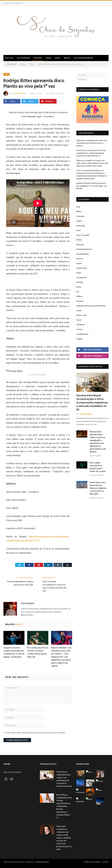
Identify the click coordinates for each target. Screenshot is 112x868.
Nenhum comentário (57, 93)
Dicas (78, 230)
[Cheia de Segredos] (56, 30)
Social (78, 320)
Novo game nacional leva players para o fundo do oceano (98, 467)
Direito (79, 240)
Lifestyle (9, 58)
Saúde (48, 58)
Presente (79, 301)
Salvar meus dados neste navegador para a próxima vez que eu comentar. (35, 733)
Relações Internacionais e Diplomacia (91, 306)
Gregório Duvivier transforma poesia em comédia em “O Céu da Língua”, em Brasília (13, 652)
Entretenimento (82, 254)
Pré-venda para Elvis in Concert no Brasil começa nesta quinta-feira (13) (37, 652)
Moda (57, 58)
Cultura (79, 221)
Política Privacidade (92, 862)
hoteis (78, 273)
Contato (105, 862)
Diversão (37, 58)
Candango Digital (41, 862)
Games (79, 263)
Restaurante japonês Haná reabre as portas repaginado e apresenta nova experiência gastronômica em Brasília (98, 441)
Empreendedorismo (84, 249)
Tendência (80, 325)
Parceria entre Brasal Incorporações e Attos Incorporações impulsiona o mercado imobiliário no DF (92, 402)
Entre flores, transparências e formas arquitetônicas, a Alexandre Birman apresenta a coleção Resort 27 (91, 153)
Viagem (79, 339)
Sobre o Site (81, 315)
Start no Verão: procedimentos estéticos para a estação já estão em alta (55, 586)
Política (79, 296)
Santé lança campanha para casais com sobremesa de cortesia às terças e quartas (91, 143)
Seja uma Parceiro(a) (83, 58)
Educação (80, 244)
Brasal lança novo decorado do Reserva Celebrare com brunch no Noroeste (98, 488)
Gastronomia (23, 58)
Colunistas (80, 216)
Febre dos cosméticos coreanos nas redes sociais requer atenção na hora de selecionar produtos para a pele (92, 163)
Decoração (80, 226)
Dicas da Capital (82, 235)
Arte (6, 74)
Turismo (79, 329)
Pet (77, 292)
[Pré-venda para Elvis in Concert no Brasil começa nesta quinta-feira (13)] (37, 638)
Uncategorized (82, 334)
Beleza (67, 58)
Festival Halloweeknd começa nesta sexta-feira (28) (20, 583)
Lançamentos (81, 277)
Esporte (79, 258)
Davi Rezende (20, 93)
